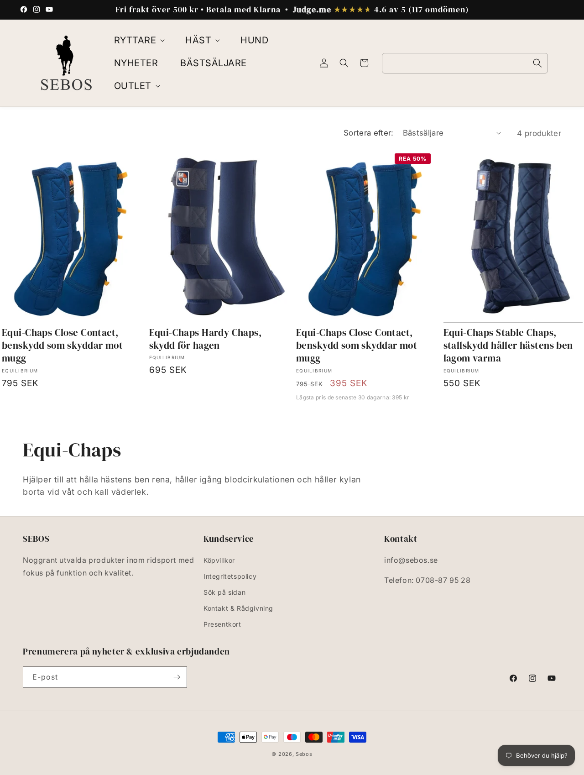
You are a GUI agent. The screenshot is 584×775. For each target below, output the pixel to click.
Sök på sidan (224, 592)
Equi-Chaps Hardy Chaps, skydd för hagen (205, 339)
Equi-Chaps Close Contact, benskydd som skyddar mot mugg (62, 345)
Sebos (304, 754)
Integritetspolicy (229, 576)
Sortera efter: (369, 132)
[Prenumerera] (177, 677)
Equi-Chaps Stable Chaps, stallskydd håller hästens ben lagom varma (508, 345)
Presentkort (222, 624)
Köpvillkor (219, 560)
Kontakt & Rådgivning (238, 608)
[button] (139, 40)
